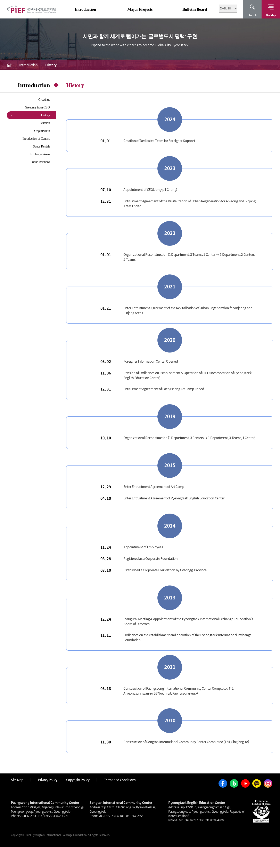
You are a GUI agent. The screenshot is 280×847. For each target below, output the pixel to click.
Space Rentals (41, 146)
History (45, 115)
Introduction (85, 9)
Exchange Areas (40, 154)
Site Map (271, 15)
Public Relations (40, 162)
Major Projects (140, 9)
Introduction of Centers (36, 138)
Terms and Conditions (119, 779)
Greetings (44, 99)
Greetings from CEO (37, 107)
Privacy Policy (47, 779)
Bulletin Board (194, 9)
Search (252, 15)
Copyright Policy (78, 779)
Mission (45, 123)
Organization (42, 131)
